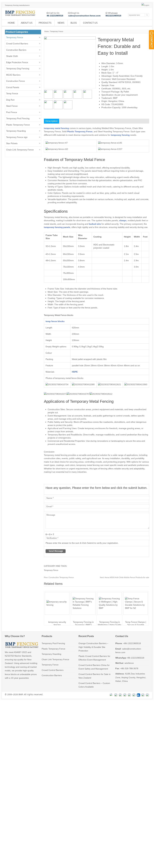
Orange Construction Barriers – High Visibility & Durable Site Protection (93, 647)
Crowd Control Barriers (17, 43)
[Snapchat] (143, 695)
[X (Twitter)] (125, 695)
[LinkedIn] (138, 695)
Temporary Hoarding (16, 131)
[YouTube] (134, 695)
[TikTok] (129, 695)
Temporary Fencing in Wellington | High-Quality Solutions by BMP (109, 625)
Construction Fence (15, 81)
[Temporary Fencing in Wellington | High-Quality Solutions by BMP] (109, 608)
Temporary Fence (56, 31)
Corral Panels (12, 87)
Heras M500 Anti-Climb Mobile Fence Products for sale (124, 577)
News (61, 22)
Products (45, 22)
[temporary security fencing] (57, 605)
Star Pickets (11, 143)
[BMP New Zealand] (20, 16)
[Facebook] (116, 695)
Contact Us (90, 22)
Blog (74, 22)
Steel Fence (12, 106)
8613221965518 (113, 15)
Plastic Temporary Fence (18, 125)
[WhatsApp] (111, 695)
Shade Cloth (12, 56)
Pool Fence (11, 112)
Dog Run (10, 100)
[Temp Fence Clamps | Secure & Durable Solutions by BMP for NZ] (135, 608)
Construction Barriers (16, 50)
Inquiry (110, 115)
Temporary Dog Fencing (17, 68)
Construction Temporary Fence (59, 577)
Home (11, 22)
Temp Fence (12, 93)
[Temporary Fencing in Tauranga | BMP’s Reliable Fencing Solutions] (83, 608)
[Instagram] (120, 695)
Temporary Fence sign (17, 137)
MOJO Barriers (13, 75)
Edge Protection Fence (17, 62)
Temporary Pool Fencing (17, 118)
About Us (26, 22)
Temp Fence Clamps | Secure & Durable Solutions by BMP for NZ (135, 625)
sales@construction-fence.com (84, 15)
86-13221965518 (55, 15)
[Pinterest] (147, 695)
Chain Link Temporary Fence (20, 149)
